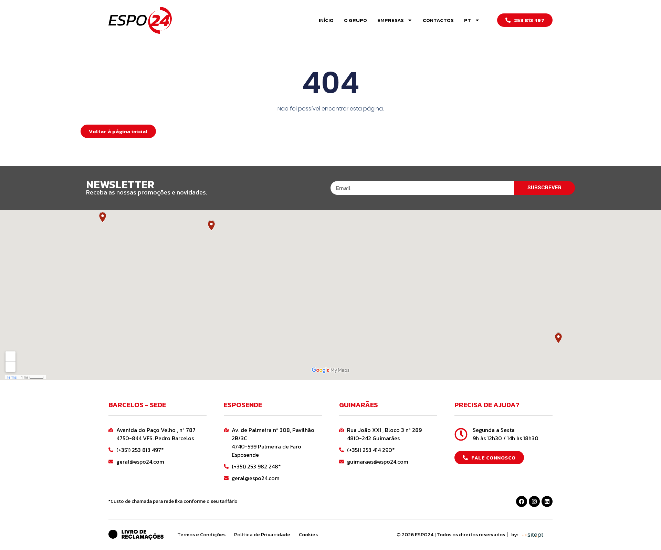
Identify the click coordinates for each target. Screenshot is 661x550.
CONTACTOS (438, 20)
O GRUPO (355, 20)
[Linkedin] (547, 501)
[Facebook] (521, 501)
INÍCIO (326, 20)
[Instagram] (534, 501)
